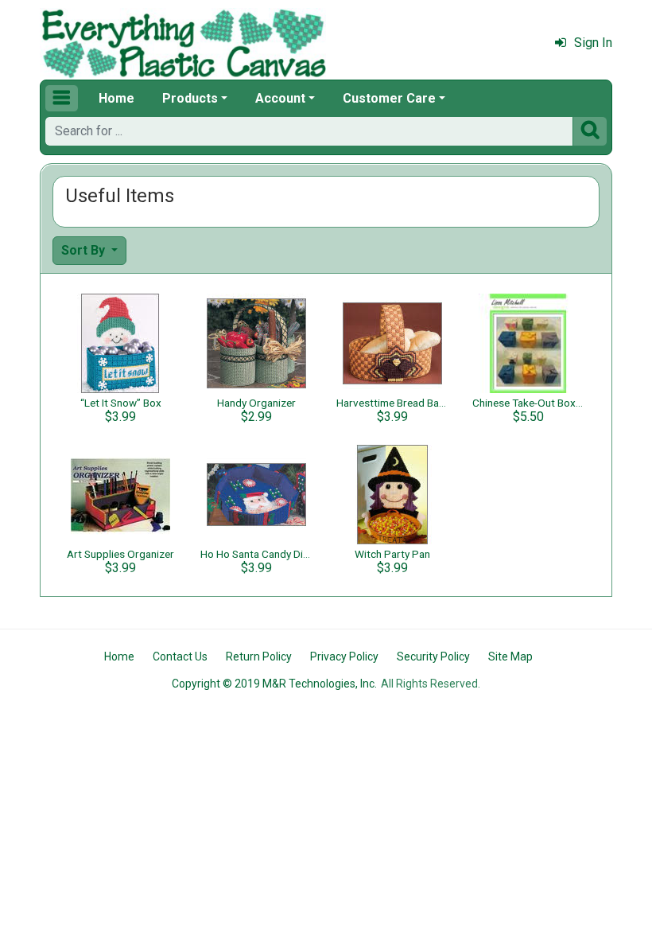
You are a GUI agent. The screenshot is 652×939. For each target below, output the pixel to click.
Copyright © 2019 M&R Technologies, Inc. (274, 683)
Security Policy (433, 656)
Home (116, 98)
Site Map (510, 656)
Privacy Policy (344, 656)
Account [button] (280, 98)
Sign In (593, 42)
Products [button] (190, 98)
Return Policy (259, 656)
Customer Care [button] (389, 98)
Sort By (84, 250)
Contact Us (180, 656)
